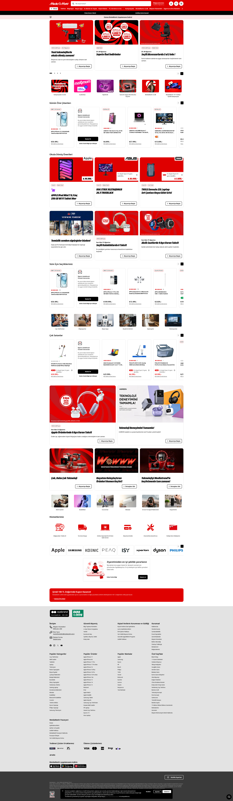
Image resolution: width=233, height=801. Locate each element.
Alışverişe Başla (84, 66)
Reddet (148, 791)
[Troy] (110, 748)
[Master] (94, 748)
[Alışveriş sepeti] (181, 3)
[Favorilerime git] (176, 3)
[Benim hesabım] (171, 3)
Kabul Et (88, 139)
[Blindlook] (60, 613)
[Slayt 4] (60, 73)
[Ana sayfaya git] (59, 3)
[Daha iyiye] (77, 613)
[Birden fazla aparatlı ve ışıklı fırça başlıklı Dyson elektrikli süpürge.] (62, 351)
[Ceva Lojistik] (52, 748)
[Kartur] (60, 748)
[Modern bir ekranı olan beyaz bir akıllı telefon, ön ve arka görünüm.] (62, 119)
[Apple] (55, 766)
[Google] (67, 766)
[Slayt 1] (51, 73)
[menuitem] (63, 9)
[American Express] (102, 748)
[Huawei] (80, 766)
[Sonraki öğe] (181, 73)
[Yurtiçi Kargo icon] (68, 748)
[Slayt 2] (54, 73)
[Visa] (86, 748)
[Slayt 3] (57, 73)
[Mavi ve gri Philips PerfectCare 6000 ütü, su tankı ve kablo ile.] (165, 351)
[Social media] (51, 645)
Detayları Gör (130, 486)
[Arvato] (52, 754)
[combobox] (113, 3)
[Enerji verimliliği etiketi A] (182, 298)
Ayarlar (157, 791)
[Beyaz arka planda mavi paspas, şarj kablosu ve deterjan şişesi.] (139, 351)
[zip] (118, 748)
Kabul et (143, 577)
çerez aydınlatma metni (112, 796)
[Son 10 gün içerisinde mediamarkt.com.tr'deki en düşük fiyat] (136, 174)
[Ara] (73, 3)
